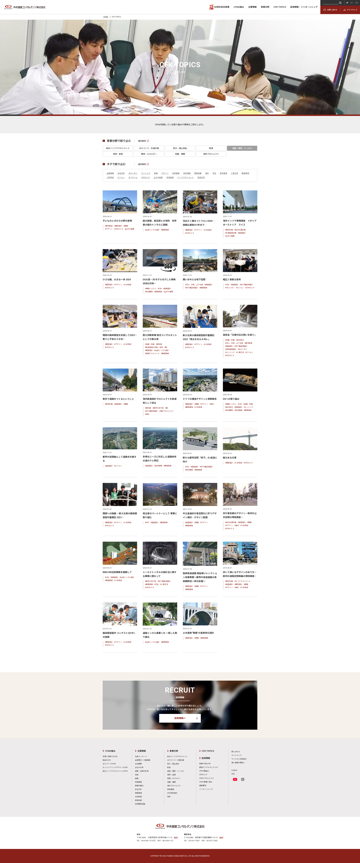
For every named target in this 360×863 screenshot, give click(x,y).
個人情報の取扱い (238, 763)
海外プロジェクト (211, 154)
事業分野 (265, 7)
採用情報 (206, 758)
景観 (156, 173)
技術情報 (187, 173)
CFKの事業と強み (205, 782)
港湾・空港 (118, 154)
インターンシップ (206, 789)
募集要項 (202, 786)
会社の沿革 (139, 767)
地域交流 (201, 177)
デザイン (165, 173)
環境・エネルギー (149, 154)
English (234, 770)
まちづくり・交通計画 (149, 148)
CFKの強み (239, 7)
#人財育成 (207, 230)
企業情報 (252, 7)
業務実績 (198, 173)
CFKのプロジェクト (206, 778)
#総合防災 (240, 340)
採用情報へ (180, 718)
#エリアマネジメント (242, 581)
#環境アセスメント (152, 354)
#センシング (230, 352)
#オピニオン (230, 288)
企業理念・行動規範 (142, 760)
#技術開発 (149, 292)
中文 (233, 774)
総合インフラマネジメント (118, 148)
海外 (207, 173)
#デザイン (109, 229)
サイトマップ (352, 10)
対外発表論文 (172, 793)
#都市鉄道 (109, 226)
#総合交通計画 (240, 230)
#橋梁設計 (118, 226)
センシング (145, 173)
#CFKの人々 (118, 229)
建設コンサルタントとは (208, 767)
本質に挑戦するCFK (110, 756)
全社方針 (121, 173)
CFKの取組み (204, 771)
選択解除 (142, 141)
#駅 (165, 347)
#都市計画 (229, 230)
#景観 (125, 226)
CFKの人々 (145, 177)
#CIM (160, 289)
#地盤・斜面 (149, 344)
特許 (169, 797)
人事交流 (234, 173)
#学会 (156, 584)
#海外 (147, 414)
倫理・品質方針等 (141, 771)
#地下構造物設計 (191, 288)
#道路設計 (242, 233)
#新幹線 (159, 344)
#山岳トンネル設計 (152, 230)
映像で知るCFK (205, 764)
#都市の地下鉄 (158, 408)
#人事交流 (240, 352)
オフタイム (133, 177)
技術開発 (176, 173)
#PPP (147, 523)
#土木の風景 (129, 229)
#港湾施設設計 (230, 349)
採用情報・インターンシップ (304, 7)
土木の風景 (158, 177)
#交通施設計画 (230, 233)
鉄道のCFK (107, 760)
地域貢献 (170, 177)
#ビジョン (240, 288)
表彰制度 (138, 800)
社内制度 (138, 797)
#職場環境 (189, 407)
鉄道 (211, 148)
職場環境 (245, 173)
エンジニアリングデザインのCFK (115, 767)
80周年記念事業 (221, 7)
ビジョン (121, 177)
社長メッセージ (141, 756)
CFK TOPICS (280, 7)
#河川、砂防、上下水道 (194, 285)
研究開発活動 (140, 804)
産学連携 (223, 173)
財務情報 (138, 782)
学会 (214, 173)
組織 (136, 778)
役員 (136, 775)
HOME (105, 17)
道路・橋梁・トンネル (242, 148)
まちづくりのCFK (109, 764)
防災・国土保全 (180, 148)
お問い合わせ (332, 10)
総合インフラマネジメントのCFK (115, 771)
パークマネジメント (185, 177)
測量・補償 (180, 154)
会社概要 (138, 764)
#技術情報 (238, 410)
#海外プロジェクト (166, 411)
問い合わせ (235, 752)
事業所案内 (139, 786)
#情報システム (150, 289)
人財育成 (110, 177)
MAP (176, 837)
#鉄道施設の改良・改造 (154, 347)
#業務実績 (165, 230)
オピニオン (133, 173)
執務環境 (138, 793)
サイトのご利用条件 (239, 759)
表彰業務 (170, 789)
